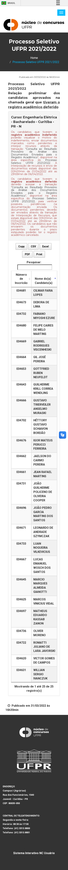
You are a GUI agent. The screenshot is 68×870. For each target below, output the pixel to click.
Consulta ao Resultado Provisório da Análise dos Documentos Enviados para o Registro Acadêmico (34, 153)
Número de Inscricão (21, 279)
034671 (21, 527)
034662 (21, 456)
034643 (21, 384)
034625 (21, 599)
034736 (21, 631)
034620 (21, 658)
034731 (21, 483)
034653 (21, 369)
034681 (21, 290)
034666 (21, 400)
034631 (21, 670)
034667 (21, 559)
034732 (21, 314)
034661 (21, 472)
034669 (21, 341)
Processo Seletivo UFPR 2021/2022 (34, 161)
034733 (21, 543)
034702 (21, 420)
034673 (21, 302)
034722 (21, 642)
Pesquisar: (34, 262)
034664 (21, 357)
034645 (21, 579)
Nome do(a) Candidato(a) (43, 281)
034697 (21, 611)
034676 (21, 440)
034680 (21, 325)
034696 (21, 508)
